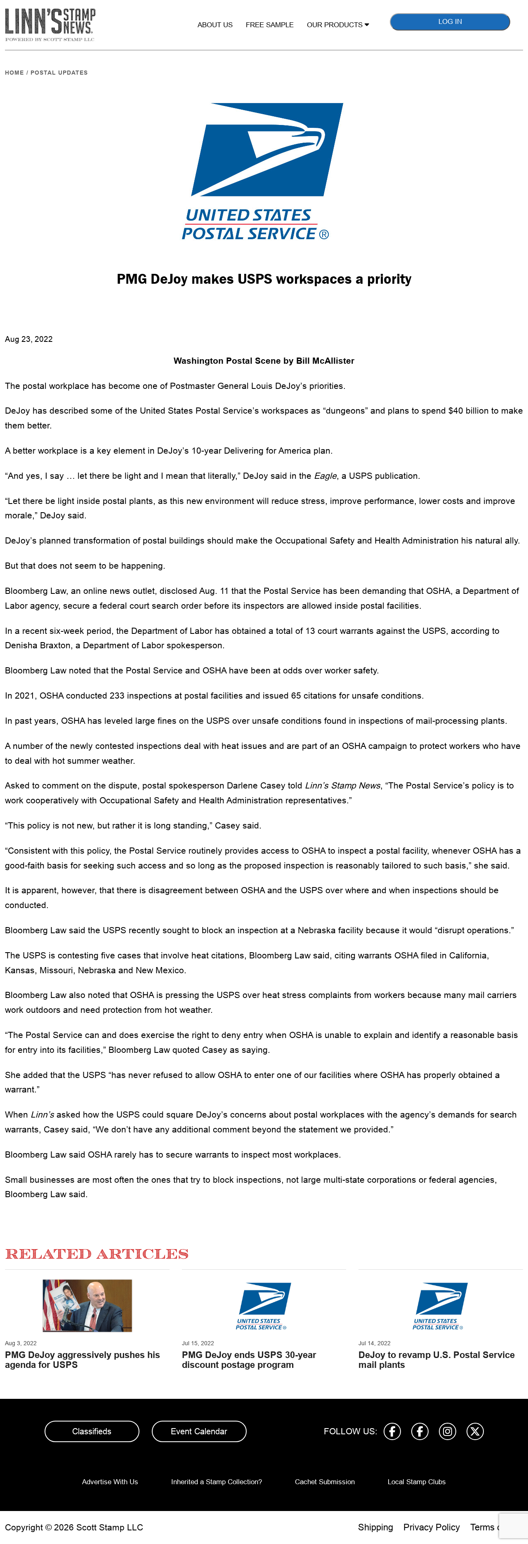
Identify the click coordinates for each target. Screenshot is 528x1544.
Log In (450, 22)
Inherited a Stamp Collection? (216, 1482)
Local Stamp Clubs (417, 1482)
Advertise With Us (110, 1482)
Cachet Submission (325, 1482)
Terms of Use (496, 1527)
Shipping (375, 1527)
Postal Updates (59, 72)
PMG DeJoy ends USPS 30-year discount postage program (249, 1360)
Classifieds (91, 1431)
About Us (215, 25)
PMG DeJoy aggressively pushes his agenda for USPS (82, 1360)
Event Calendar (199, 1431)
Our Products (336, 25)
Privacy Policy (431, 1527)
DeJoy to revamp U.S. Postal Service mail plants (436, 1360)
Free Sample (270, 25)
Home (14, 72)
